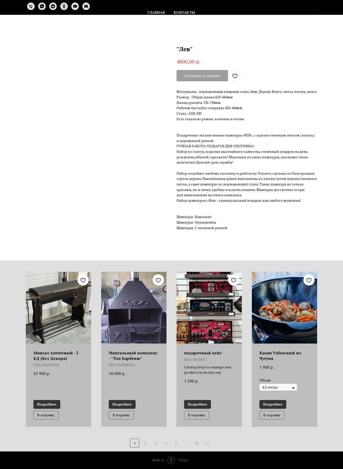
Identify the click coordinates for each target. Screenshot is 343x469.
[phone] (31, 6)
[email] (86, 6)
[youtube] (75, 6)
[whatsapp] (42, 6)
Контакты (184, 12)
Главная (156, 12)
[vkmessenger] (53, 6)
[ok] (64, 6)
